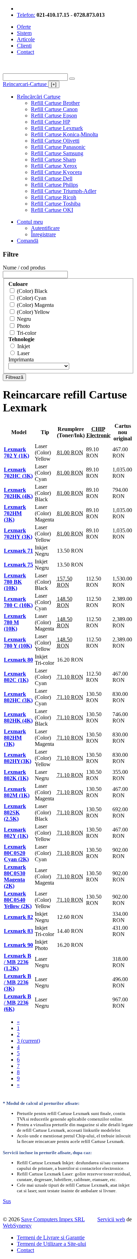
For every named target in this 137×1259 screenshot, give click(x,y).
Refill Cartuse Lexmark (57, 128)
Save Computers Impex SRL (53, 1219)
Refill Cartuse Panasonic (58, 147)
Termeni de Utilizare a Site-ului (51, 1244)
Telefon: (26, 15)
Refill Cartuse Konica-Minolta (64, 134)
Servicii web (111, 1219)
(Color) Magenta (35, 305)
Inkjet (23, 346)
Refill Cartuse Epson (54, 115)
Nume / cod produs (24, 268)
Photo (23, 326)
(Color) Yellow (33, 312)
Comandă (27, 241)
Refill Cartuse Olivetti (55, 141)
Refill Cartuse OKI (52, 210)
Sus (7, 1201)
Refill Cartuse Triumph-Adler (63, 191)
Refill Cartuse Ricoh (53, 197)
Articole (26, 39)
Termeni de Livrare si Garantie (51, 1237)
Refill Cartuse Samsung (57, 153)
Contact (25, 52)
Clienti (24, 46)
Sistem (24, 33)
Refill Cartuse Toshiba (55, 204)
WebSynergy (17, 1226)
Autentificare (45, 228)
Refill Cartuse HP (50, 122)
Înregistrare (43, 234)
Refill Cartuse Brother (55, 103)
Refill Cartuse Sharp (53, 160)
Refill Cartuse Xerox (54, 166)
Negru (24, 319)
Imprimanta (21, 359)
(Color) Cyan (31, 298)
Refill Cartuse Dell (51, 178)
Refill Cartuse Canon (54, 109)
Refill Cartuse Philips (54, 185)
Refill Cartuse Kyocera (56, 172)
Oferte (24, 27)
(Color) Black (32, 291)
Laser (23, 353)
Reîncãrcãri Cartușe (38, 97)
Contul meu (30, 222)
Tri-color (26, 333)
